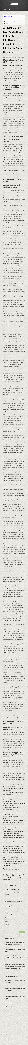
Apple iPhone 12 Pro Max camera (12, 898)
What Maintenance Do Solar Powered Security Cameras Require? (15, 981)
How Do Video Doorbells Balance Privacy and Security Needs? (15, 989)
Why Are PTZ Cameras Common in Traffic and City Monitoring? (15, 1005)
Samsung (7, 924)
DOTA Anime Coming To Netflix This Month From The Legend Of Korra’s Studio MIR (14, 943)
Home (5, 16)
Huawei (10, 16)
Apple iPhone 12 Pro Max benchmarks (13, 901)
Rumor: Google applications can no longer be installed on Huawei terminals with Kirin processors (15, 957)
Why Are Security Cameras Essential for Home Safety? (15, 997)
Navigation (6, 9)
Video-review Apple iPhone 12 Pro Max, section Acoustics (15, 893)
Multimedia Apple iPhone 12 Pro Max (13, 889)
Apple (6, 921)
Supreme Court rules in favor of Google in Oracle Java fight (15, 950)
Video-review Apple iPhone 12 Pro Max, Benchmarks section (13, 905)
